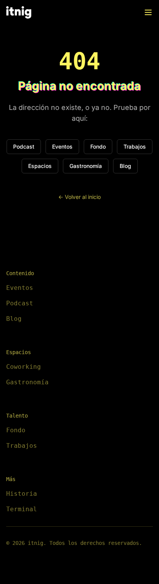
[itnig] (18, 12)
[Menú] (148, 12)
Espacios (40, 166)
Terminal (21, 509)
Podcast (23, 146)
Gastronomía (85, 166)
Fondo (98, 146)
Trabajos (134, 146)
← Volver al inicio (79, 197)
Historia (21, 493)
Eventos (62, 146)
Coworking (23, 366)
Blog (125, 166)
